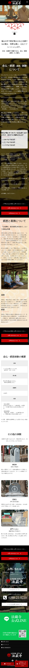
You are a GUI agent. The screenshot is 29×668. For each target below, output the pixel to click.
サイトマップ (6, 644)
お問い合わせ (6, 641)
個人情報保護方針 (7, 647)
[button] (14, 208)
